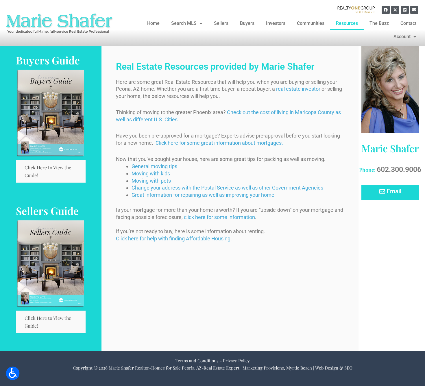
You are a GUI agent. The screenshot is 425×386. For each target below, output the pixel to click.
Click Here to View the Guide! (48, 171)
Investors (275, 23)
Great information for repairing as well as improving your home (203, 195)
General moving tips (154, 166)
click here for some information (219, 217)
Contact (408, 23)
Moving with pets (151, 181)
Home (153, 23)
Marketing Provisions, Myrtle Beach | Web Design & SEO (297, 368)
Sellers (221, 23)
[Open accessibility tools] (13, 373)
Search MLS (184, 23)
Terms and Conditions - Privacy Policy (212, 360)
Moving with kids (151, 173)
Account (402, 36)
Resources (347, 23)
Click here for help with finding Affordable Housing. (174, 238)
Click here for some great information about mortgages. (219, 143)
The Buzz (379, 23)
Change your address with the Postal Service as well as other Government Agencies (227, 188)
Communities (310, 23)
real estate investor (298, 89)
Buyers (247, 23)
